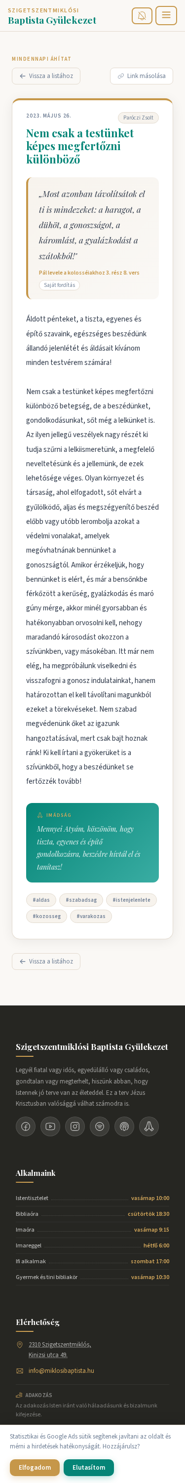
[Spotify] (100, 1126)
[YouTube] (50, 1126)
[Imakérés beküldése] (149, 1126)
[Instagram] (75, 1126)
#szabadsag (81, 900)
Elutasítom (89, 1467)
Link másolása (146, 76)
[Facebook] (26, 1126)
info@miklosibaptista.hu (61, 1370)
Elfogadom (35, 1467)
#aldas (41, 900)
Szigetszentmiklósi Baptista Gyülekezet (92, 1046)
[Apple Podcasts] (124, 1126)
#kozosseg (47, 916)
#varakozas (91, 916)
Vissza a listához (51, 76)
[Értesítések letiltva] (142, 15)
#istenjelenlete (131, 900)
